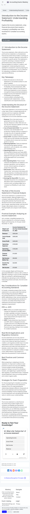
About (18, 492)
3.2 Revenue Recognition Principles (13, 478)
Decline (10, 511)
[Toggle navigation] (4, 5)
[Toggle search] (2, 4)
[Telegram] (19, 470)
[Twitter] (11, 470)
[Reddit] (14, 470)
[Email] (16, 470)
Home (4, 10)
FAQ (17, 494)
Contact (18, 497)
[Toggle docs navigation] (2, 2)
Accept (4, 511)
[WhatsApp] (22, 470)
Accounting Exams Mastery (19, 2)
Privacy (18, 504)
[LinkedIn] (8, 470)
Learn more (16, 511)
